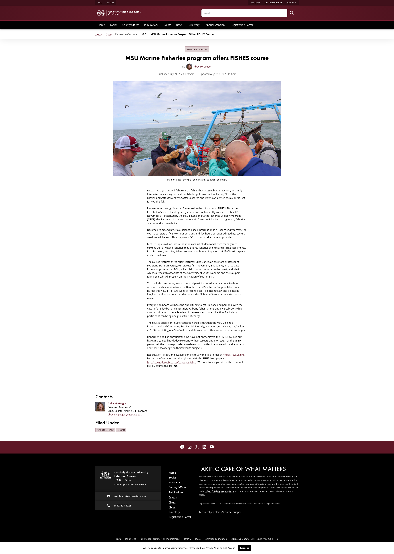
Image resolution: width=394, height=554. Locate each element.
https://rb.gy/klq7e (233, 354)
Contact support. (233, 512)
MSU (100, 2)
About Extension (215, 25)
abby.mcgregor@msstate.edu (125, 414)
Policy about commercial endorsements (160, 538)
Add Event (255, 2)
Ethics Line (130, 538)
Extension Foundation (216, 538)
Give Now (291, 2)
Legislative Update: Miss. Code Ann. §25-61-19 (254, 538)
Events (167, 25)
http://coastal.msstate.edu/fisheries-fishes (171, 362)
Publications (151, 25)
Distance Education (273, 2)
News (179, 25)
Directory (194, 25)
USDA (198, 538)
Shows (173, 507)
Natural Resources (105, 429)
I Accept (244, 548)
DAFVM (110, 2)
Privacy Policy (212, 547)
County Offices (130, 25)
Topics (113, 25)
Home (101, 25)
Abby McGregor (203, 66)
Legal (118, 538)
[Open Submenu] (184, 25)
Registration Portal (242, 25)
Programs (174, 482)
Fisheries (121, 429)
